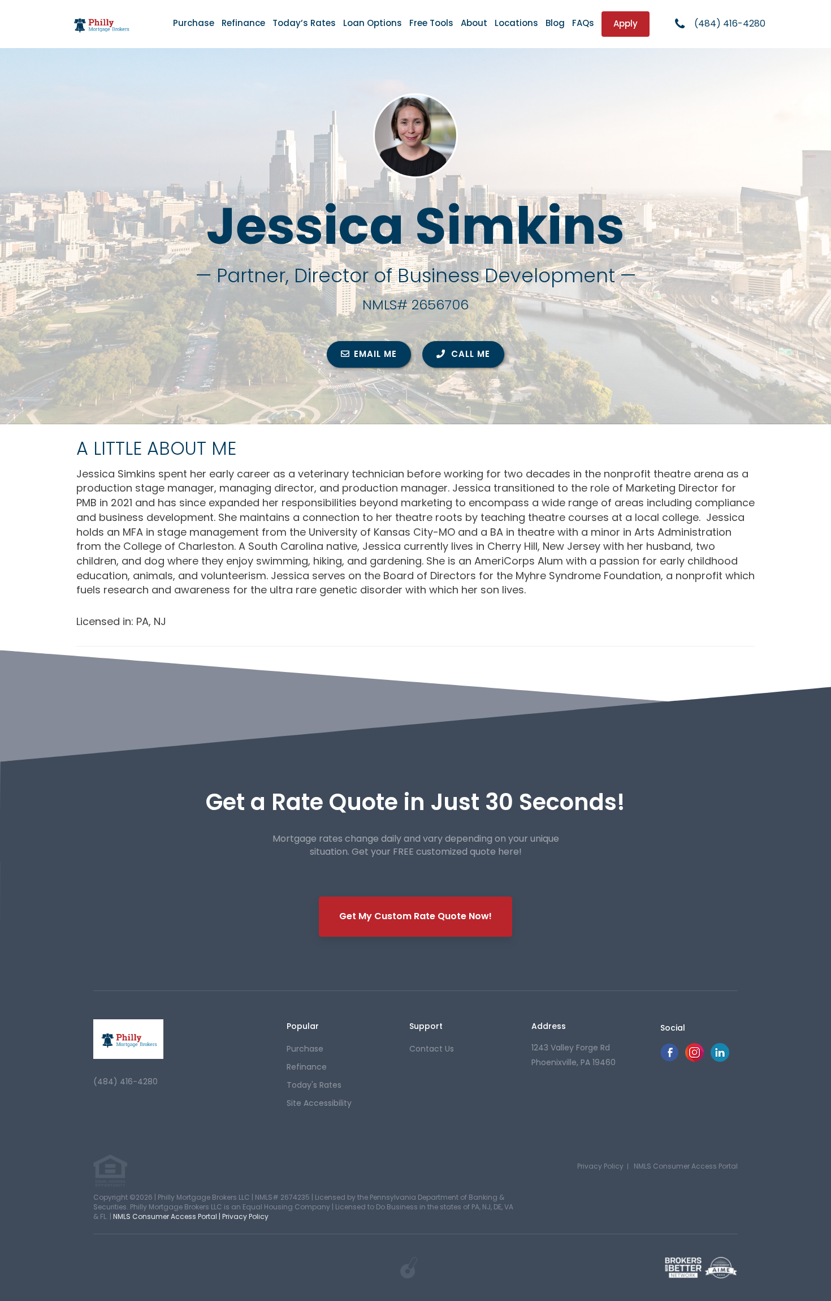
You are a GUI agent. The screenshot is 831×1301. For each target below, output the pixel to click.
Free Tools (431, 23)
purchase (305, 1048)
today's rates (314, 1085)
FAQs (583, 23)
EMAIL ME (375, 354)
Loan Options (372, 23)
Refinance (243, 23)
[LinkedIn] (720, 1058)
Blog (555, 23)
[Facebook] (669, 1058)
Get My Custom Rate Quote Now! (415, 916)
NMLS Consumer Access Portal (686, 1166)
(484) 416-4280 (729, 24)
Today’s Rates (304, 23)
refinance (307, 1066)
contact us (431, 1048)
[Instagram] (694, 1058)
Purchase (193, 23)
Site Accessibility (319, 1103)
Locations (516, 23)
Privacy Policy (600, 1166)
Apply (625, 23)
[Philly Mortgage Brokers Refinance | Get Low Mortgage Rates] (128, 1039)
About (474, 23)
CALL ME (469, 354)
